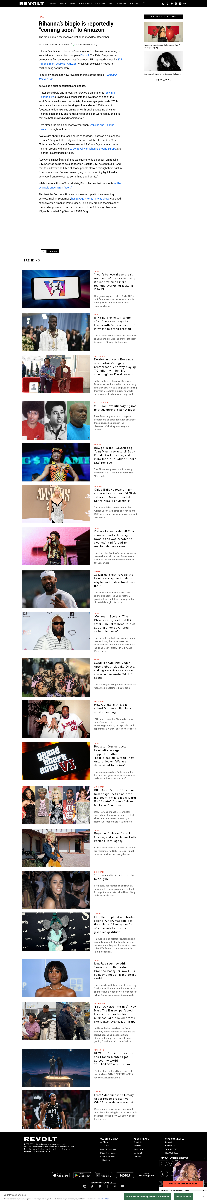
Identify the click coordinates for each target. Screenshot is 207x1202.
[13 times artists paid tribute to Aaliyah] (56, 890)
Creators (121, 4)
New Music (99, 444)
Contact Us (170, 1145)
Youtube (185, 3)
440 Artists (105, 1160)
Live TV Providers (108, 1149)
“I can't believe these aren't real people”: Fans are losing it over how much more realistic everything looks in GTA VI (114, 282)
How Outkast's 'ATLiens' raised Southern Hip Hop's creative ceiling (113, 708)
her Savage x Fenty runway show (90, 198)
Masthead (138, 1145)
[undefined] (163, 32)
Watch (63, 4)
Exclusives (100, 4)
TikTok (167, 3)
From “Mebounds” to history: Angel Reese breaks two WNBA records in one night (114, 1098)
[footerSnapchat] (100, 1188)
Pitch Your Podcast (108, 1153)
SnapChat (172, 3)
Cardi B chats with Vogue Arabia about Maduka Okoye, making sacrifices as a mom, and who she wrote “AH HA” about (114, 670)
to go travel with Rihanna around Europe (93, 148)
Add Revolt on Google (85, 44)
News (111, 4)
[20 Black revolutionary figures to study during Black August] (56, 420)
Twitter (180, 3)
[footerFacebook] (107, 1188)
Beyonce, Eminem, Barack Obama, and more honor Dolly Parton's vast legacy (115, 837)
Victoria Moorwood (50, 45)
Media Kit (138, 1153)
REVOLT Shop (171, 1153)
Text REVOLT (171, 1149)
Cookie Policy (104, 1199)
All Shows (104, 1142)
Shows (53, 4)
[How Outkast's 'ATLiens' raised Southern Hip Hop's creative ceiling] (56, 719)
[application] (183, 1173)
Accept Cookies (183, 1196)
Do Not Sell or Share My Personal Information (147, 1196)
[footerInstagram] (85, 1188)
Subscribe (135, 4)
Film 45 (84, 55)
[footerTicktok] (92, 1188)
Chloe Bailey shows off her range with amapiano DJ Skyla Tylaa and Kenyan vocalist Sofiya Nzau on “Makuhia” (115, 495)
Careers (137, 1156)
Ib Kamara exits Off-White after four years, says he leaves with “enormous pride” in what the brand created (115, 323)
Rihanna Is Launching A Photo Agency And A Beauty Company (162, 46)
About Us (138, 1142)
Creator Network (107, 1156)
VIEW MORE (162, 80)
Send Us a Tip (140, 1149)
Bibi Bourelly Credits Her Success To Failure (162, 74)
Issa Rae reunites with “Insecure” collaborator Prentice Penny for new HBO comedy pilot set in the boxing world (115, 971)
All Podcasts (106, 1145)
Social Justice (85, 4)
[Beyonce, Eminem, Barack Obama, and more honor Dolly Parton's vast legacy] (56, 848)
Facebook (176, 3)
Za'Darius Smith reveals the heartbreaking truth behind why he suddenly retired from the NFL (114, 580)
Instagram (163, 3)
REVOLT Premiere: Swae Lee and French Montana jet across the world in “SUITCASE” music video (114, 1058)
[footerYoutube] (122, 1188)
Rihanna (53, 251)
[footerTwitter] (115, 1188)
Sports (97, 571)
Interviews (99, 356)
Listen (72, 4)
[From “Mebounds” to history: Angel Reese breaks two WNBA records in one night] (56, 1109)
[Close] (203, 1196)
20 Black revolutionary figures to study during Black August (115, 407)
